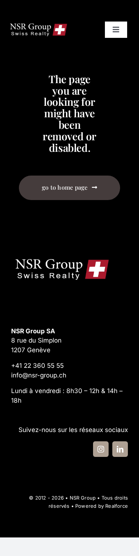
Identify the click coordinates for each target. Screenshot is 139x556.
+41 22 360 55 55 (37, 365)
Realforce (116, 506)
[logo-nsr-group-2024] (38, 24)
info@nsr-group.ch (38, 375)
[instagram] (101, 449)
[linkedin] (120, 449)
